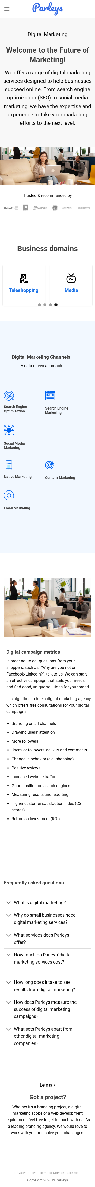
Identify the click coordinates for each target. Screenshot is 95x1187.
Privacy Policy (25, 1173)
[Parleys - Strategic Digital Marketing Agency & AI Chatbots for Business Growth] (47, 8)
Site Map (74, 1173)
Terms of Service (51, 1173)
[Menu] (7, 9)
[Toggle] (9, 903)
